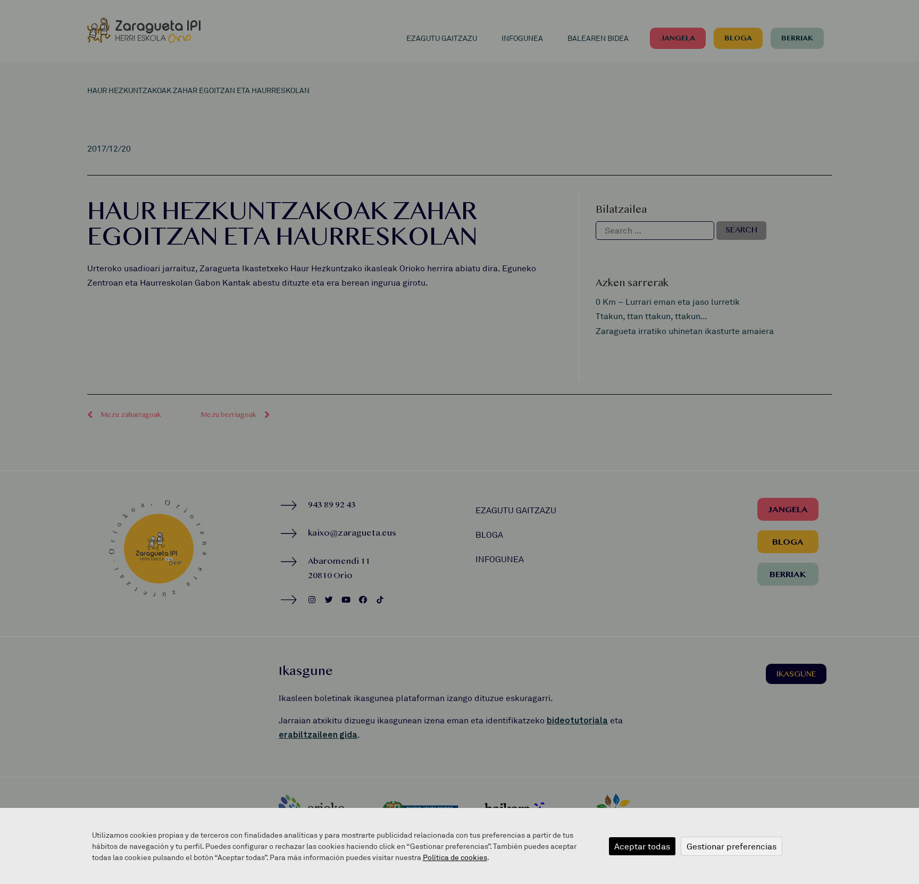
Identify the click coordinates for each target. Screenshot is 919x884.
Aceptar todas (642, 846)
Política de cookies (455, 857)
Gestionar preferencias (731, 846)
